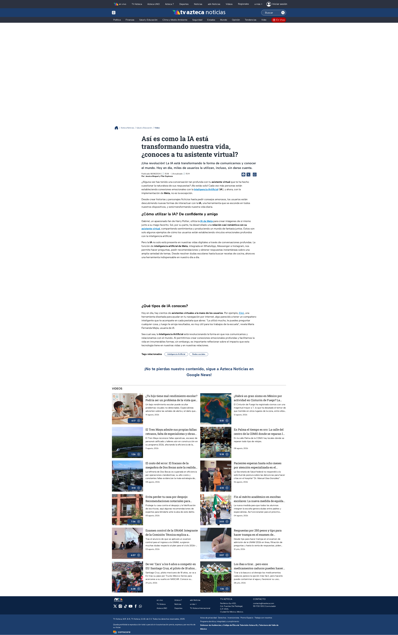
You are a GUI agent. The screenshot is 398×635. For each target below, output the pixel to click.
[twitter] (115, 607)
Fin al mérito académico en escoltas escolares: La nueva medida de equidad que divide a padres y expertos (259, 499)
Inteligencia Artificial (176, 354)
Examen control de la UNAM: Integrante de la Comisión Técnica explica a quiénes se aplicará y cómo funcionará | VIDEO (172, 533)
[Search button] (283, 12)
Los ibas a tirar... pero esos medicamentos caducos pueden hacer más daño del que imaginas (258, 566)
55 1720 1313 (258, 606)
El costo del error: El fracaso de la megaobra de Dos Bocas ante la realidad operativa (171, 465)
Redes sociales (198, 354)
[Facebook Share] (243, 174)
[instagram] (120, 607)
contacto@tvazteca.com (263, 603)
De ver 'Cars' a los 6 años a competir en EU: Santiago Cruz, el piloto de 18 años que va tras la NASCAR (171, 566)
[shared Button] (255, 174)
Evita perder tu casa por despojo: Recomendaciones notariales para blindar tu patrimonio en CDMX (168, 499)
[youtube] (130, 607)
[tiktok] (125, 607)
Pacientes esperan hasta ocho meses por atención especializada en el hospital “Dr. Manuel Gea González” (257, 465)
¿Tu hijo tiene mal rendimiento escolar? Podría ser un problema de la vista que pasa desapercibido (171, 398)
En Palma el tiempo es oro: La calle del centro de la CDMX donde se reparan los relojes (260, 432)
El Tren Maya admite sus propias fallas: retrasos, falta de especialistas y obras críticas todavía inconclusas (171, 432)
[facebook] (136, 607)
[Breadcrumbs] (117, 128)
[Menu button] (124, 12)
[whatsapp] (140, 606)
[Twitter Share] (248, 174)
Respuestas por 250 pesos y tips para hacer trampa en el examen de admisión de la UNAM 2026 (258, 533)
